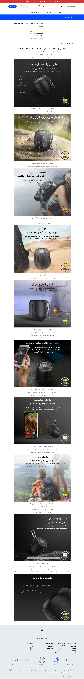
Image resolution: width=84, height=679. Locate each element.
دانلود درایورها (62, 648)
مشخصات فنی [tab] (67, 43)
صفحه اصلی (73, 17)
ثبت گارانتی (74, 650)
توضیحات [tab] (73, 43)
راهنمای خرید (50, 646)
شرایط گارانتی (74, 648)
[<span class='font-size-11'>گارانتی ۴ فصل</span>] (27, 6)
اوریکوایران (60, 677)
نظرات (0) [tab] (60, 43)
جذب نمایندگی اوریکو (34, 12)
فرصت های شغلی (61, 650)
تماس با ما (42, 12)
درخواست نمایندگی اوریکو (60, 652)
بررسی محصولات (50, 648)
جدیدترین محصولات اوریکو (58, 12)
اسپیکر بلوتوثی (55, 17)
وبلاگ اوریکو (48, 12)
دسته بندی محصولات (70, 12)
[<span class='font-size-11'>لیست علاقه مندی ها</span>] (24, 6)
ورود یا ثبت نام (12, 6)
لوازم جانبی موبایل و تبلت (64, 17)
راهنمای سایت (73, 646)
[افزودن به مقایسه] (75, 27)
